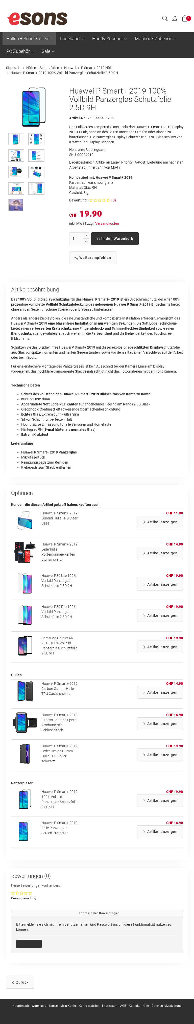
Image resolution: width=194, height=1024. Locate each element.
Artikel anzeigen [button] (162, 522)
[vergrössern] (33, 107)
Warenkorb (39, 1006)
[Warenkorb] (185, 19)
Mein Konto (68, 1006)
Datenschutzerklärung (167, 1006)
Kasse (53, 1006)
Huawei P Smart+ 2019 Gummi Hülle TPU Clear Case (59, 518)
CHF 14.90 (174, 544)
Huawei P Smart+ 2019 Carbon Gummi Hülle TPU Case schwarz (59, 688)
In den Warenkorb (116, 239)
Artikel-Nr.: (78, 118)
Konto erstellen (89, 1006)
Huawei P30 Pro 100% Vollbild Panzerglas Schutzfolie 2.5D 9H (58, 612)
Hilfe (145, 1006)
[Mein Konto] (175, 20)
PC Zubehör (18, 51)
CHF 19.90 (174, 576)
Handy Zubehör (107, 38)
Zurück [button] (22, 982)
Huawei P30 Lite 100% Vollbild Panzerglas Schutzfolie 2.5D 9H (58, 581)
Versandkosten (107, 223)
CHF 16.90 (174, 715)
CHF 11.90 (174, 513)
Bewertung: (78, 200)
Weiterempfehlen (94, 258)
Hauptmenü (20, 1006)
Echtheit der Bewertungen (99, 913)
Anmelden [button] (30, 944)
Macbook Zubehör (153, 38)
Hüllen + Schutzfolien (27, 38)
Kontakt (134, 1006)
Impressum (109, 1006)
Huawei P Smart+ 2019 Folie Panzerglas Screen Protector (59, 828)
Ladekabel (70, 38)
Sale (46, 51)
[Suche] (165, 19)
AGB (123, 1006)
